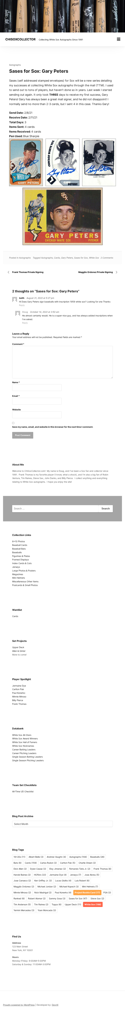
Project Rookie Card (87, 892)
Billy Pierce (17, 700)
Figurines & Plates (21, 556)
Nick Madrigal (43, 892)
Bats (17, 862)
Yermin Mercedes (24, 910)
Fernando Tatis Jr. (79, 868)
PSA (107, 892)
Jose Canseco (22, 880)
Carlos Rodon (48, 862)
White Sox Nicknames (23, 746)
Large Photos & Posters (24, 570)
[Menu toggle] (118, 39)
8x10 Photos (18, 541)
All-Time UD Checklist (23, 791)
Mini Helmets (18, 577)
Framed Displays (20, 559)
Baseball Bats (19, 548)
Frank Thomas (19, 704)
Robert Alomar (37, 898)
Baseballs (17, 552)
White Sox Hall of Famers (24, 742)
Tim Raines (41, 904)
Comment (18, 344)
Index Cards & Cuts (22, 563)
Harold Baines (22, 874)
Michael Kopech (69, 886)
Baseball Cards (19, 545)
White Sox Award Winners (25, 738)
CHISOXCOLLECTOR (20, 39)
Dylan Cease (38, 868)
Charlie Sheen (87, 862)
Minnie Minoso (19, 696)
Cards (57, 257)
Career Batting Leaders (23, 749)
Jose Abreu (91, 874)
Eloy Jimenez (57, 868)
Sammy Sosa (57, 898)
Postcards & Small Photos (25, 585)
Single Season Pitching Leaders (28, 760)
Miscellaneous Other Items (25, 581)
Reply (22, 305)
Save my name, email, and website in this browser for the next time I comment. (52, 427)
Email (16, 396)
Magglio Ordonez (24, 886)
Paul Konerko (18, 693)
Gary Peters (67, 257)
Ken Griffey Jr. (43, 880)
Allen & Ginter (18, 651)
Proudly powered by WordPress (19, 1005)
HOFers (40, 874)
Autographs (15, 65)
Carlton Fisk (18, 689)
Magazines (17, 574)
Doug (25, 312)
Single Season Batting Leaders (27, 756)
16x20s (19, 857)
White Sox (94, 257)
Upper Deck (18, 647)
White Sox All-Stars (21, 735)
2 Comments (107, 257)
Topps (56, 904)
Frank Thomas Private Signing (27, 272)
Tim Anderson (22, 904)
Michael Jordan (47, 886)
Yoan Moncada (47, 910)
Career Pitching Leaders (24, 753)
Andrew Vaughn (56, 857)
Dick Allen (20, 868)
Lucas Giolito (63, 880)
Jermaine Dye (19, 685)
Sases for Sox (81, 257)
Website (16, 409)
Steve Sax (97, 898)
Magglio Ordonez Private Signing (95, 272)
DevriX (55, 1005)
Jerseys (16, 567)
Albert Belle (36, 857)
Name (16, 382)
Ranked (19, 898)
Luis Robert (82, 880)
